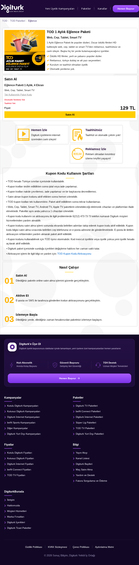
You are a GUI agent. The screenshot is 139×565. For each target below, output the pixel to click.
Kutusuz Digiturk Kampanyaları (23, 411)
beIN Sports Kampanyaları (21, 422)
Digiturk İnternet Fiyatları (20, 464)
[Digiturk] (12, 8)
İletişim (11, 499)
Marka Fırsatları (15, 516)
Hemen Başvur (125, 8)
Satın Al (70, 114)
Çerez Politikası (81, 547)
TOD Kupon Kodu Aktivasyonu (74, 253)
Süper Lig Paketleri (86, 422)
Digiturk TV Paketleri (87, 405)
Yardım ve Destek (85, 475)
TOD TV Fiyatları (16, 475)
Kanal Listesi (82, 458)
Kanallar (102, 8)
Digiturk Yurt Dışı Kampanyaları (24, 433)
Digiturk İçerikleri (16, 522)
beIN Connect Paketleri (88, 411)
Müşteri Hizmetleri (16, 511)
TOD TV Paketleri (85, 428)
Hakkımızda (13, 505)
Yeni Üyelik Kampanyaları (59, 8)
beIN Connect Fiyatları (19, 469)
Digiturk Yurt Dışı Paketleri (90, 433)
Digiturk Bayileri (84, 464)
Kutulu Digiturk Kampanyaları (22, 405)
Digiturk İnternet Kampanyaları (23, 417)
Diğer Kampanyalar (17, 428)
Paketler (86, 8)
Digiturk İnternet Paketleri (89, 417)
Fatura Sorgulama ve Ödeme (91, 480)
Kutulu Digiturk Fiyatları (19, 452)
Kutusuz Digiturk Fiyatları (20, 458)
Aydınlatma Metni (104, 547)
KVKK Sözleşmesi (57, 547)
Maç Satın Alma (84, 469)
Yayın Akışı (81, 452)
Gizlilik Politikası (33, 547)
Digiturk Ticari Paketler (19, 527)
